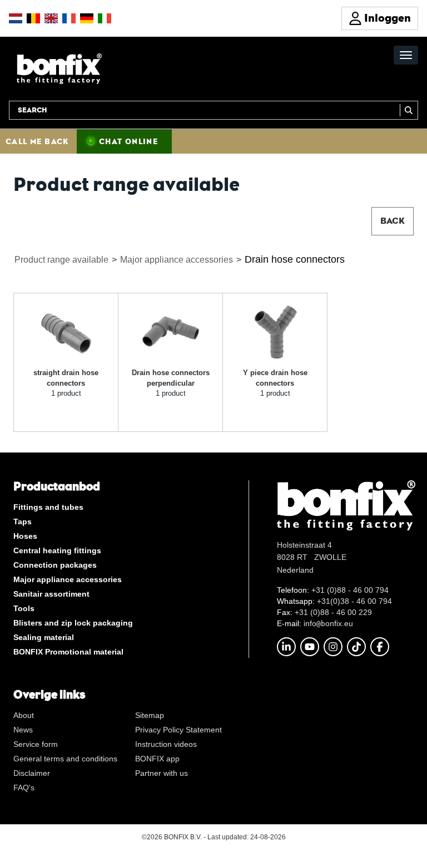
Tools (23, 608)
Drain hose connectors (295, 259)
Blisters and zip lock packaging (73, 622)
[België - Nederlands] (33, 18)
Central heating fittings (57, 550)
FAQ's (23, 787)
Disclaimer (31, 773)
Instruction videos (166, 744)
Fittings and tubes (48, 507)
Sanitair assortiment (51, 593)
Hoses (25, 536)
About (23, 715)
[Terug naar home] (59, 68)
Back (392, 220)
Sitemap (149, 715)
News (23, 729)
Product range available (61, 259)
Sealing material (43, 637)
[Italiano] (104, 18)
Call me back (37, 141)
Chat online (128, 141)
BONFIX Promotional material (68, 651)
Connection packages (55, 564)
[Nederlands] (15, 18)
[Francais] (69, 18)
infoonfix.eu (328, 623)
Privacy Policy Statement (178, 729)
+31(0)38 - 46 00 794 (354, 601)
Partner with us (161, 773)
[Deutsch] (86, 18)
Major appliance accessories (176, 259)
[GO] (409, 110)
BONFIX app (157, 758)
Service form (35, 744)
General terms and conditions (65, 758)
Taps (22, 521)
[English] (51, 18)
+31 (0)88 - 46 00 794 (350, 590)
